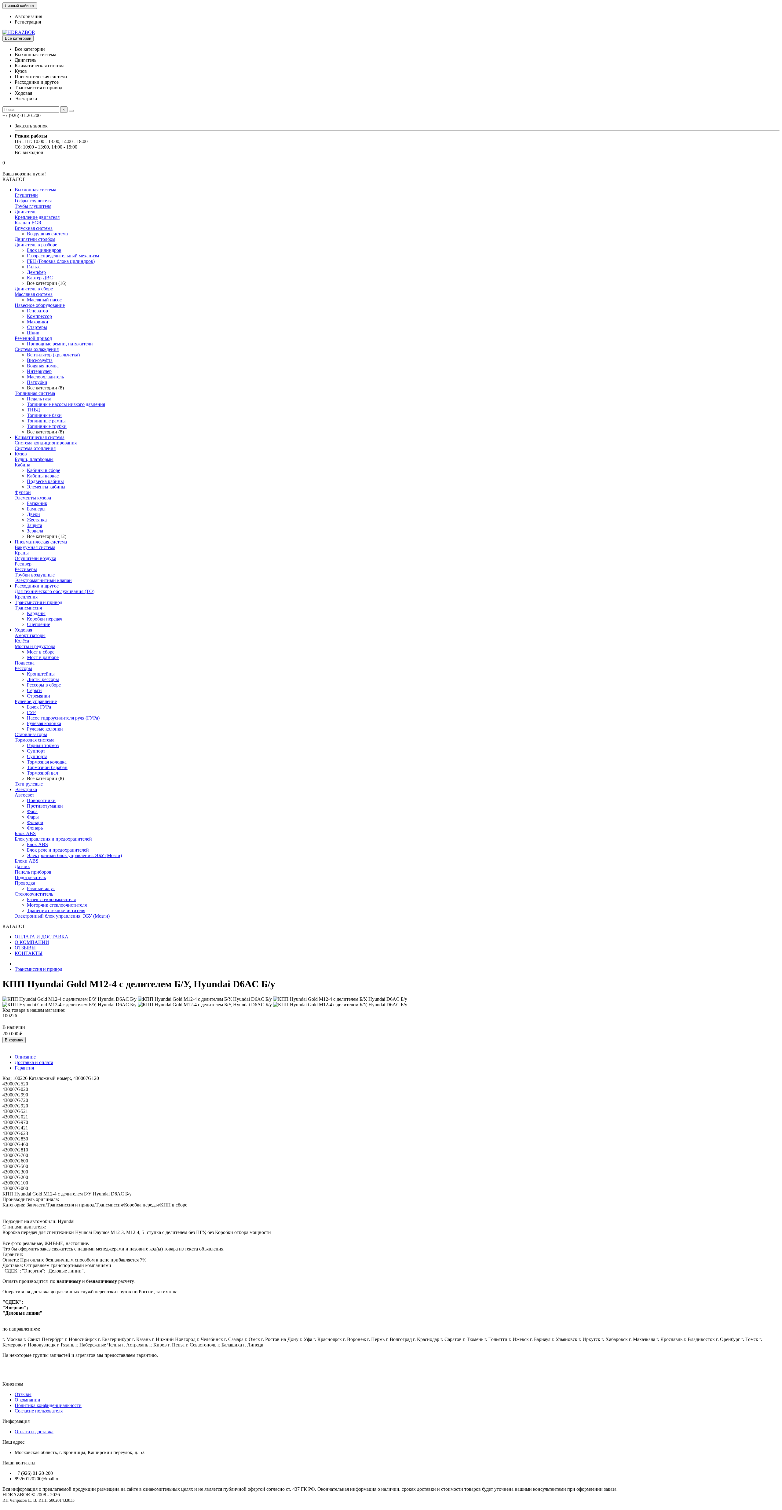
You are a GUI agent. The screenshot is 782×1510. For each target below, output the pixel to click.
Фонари (35, 822)
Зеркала (35, 530)
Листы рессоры (43, 679)
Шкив (33, 332)
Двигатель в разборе (36, 244)
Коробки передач (44, 618)
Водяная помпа (43, 365)
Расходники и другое (37, 585)
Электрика (26, 789)
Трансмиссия (28, 607)
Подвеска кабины (45, 481)
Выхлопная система (35, 189)
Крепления (26, 596)
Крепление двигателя (37, 217)
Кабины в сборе (43, 470)
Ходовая (23, 629)
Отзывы (23, 1394)
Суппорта (37, 756)
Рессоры (23, 668)
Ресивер (23, 563)
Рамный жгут (41, 888)
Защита (34, 525)
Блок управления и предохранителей (53, 839)
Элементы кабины (46, 486)
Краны (22, 552)
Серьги (34, 690)
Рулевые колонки (45, 728)
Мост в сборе (40, 651)
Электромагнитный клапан (43, 580)
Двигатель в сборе (34, 288)
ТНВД (33, 409)
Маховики (37, 321)
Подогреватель (30, 877)
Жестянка (37, 519)
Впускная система (34, 228)
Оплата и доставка (34, 1431)
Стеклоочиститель (34, 894)
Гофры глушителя (33, 200)
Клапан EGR (28, 222)
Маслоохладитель (45, 376)
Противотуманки (45, 805)
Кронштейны (41, 673)
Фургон (23, 492)
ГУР (31, 712)
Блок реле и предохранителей (58, 850)
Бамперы (36, 508)
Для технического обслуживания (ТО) (54, 591)
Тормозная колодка (47, 761)
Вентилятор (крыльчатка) (53, 354)
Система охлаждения (37, 349)
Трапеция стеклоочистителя (56, 910)
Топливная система (35, 393)
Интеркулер (39, 371)
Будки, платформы (34, 459)
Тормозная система (34, 739)
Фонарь (35, 827)
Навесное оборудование (40, 305)
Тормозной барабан (47, 767)
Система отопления (35, 448)
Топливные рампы (46, 420)
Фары (33, 816)
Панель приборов (33, 872)
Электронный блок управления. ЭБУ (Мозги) (74, 855)
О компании (27, 1399)
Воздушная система (47, 233)
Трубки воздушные (35, 574)
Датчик (22, 866)
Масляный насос (44, 299)
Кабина (22, 464)
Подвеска (25, 662)
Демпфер (36, 272)
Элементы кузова (33, 497)
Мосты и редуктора (35, 646)
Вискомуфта (40, 360)
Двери (33, 514)
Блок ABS (25, 833)
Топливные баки (44, 415)
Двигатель (25, 211)
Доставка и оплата (34, 1062)
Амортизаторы (30, 635)
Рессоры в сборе (44, 684)
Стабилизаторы (31, 734)
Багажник (37, 503)
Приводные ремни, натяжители (60, 343)
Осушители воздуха (35, 558)
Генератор (37, 310)
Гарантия (24, 1067)
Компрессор (39, 316)
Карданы (36, 613)
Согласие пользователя (39, 1410)
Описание (25, 1056)
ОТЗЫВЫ (25, 947)
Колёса (22, 640)
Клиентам (12, 1384)
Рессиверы (26, 569)
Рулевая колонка (44, 723)
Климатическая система (39, 437)
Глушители (26, 195)
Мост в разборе (43, 657)
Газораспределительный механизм (63, 255)
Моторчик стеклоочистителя (57, 905)
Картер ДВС (40, 277)
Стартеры (37, 327)
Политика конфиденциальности (48, 1405)
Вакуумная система (35, 547)
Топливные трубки (47, 426)
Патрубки (37, 382)
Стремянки (38, 695)
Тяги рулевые (29, 783)
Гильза (34, 266)
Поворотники (41, 800)
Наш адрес (13, 1442)
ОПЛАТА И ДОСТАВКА (41, 936)
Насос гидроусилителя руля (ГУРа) (63, 717)
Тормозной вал (42, 772)
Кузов (21, 453)
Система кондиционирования (46, 442)
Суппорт (36, 750)
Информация (16, 1421)
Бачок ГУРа (39, 706)
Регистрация (28, 21)
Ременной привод (33, 338)
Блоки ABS (26, 861)
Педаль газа (39, 398)
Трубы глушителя (33, 206)
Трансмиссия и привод (38, 602)
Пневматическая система (41, 541)
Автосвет (24, 794)
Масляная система (34, 294)
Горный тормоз (43, 745)
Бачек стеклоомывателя (51, 899)
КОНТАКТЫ (28, 953)
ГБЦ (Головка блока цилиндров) (61, 261)
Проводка (25, 883)
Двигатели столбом (35, 239)
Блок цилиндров (44, 250)
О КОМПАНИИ (32, 942)
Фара (32, 811)
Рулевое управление (36, 701)
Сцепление (38, 624)
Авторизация (28, 16)
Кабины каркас (43, 475)
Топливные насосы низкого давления (66, 404)
